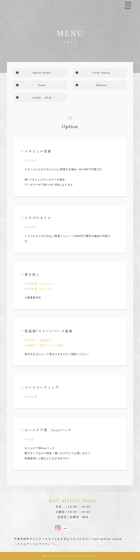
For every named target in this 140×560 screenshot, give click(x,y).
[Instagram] (58, 528)
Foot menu (101, 72)
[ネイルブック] (65, 527)
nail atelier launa (61, 555)
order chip (42, 97)
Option (101, 85)
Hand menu (42, 72)
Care (42, 85)
